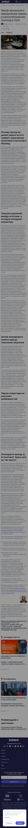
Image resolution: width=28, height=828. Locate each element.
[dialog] (14, 414)
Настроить (7, 817)
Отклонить (9, 823)
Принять (20, 823)
